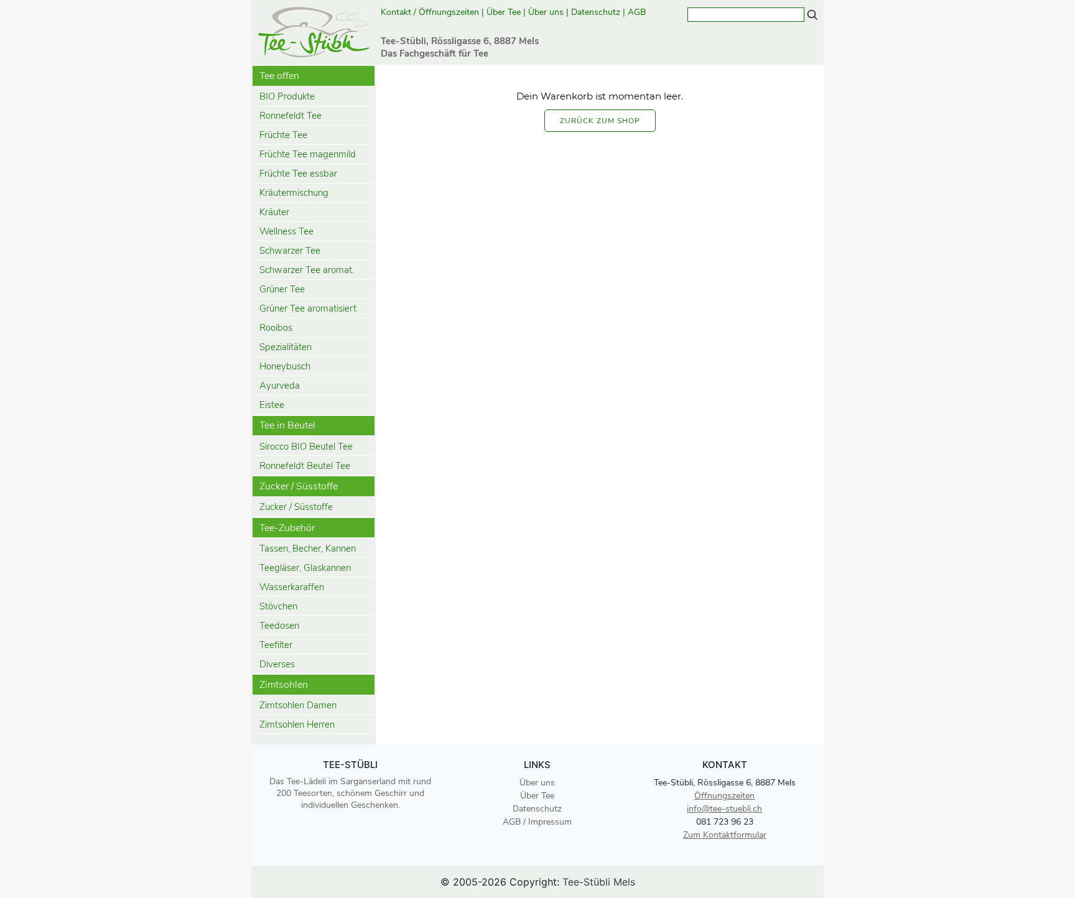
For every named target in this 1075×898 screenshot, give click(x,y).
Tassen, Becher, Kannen (307, 548)
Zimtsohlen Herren (297, 724)
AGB (638, 12)
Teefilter (275, 645)
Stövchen (278, 606)
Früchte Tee (283, 135)
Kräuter (274, 212)
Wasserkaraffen (291, 587)
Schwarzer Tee (289, 250)
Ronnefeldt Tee (290, 115)
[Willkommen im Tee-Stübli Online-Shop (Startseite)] (314, 31)
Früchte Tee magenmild (307, 154)
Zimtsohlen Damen (298, 705)
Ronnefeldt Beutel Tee (304, 466)
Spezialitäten (285, 347)
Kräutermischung (293, 193)
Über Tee (503, 12)
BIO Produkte (287, 96)
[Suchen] (812, 14)
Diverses (277, 664)
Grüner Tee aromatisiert (307, 308)
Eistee (271, 405)
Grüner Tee (282, 289)
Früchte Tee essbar (298, 173)
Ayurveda (279, 385)
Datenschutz (595, 12)
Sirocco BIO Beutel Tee (306, 446)
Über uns (546, 12)
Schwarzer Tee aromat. (306, 270)
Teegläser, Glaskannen (305, 568)
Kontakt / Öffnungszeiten (430, 12)
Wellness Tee (286, 231)
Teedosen (279, 625)
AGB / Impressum (537, 822)
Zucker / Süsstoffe (296, 507)
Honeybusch (284, 366)
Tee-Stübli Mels (598, 882)
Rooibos (275, 328)
